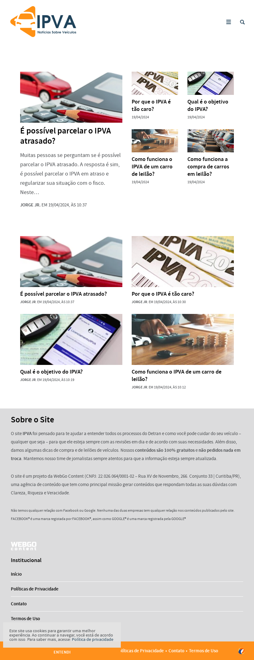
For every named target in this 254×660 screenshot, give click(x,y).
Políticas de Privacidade (35, 589)
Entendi (62, 652)
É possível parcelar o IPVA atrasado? (65, 136)
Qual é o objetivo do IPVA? (207, 105)
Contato (19, 604)
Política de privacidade (92, 639)
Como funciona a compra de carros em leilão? (208, 166)
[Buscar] (242, 22)
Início (16, 574)
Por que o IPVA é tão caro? (151, 105)
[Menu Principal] (228, 22)
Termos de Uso (25, 619)
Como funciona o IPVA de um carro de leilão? (152, 166)
